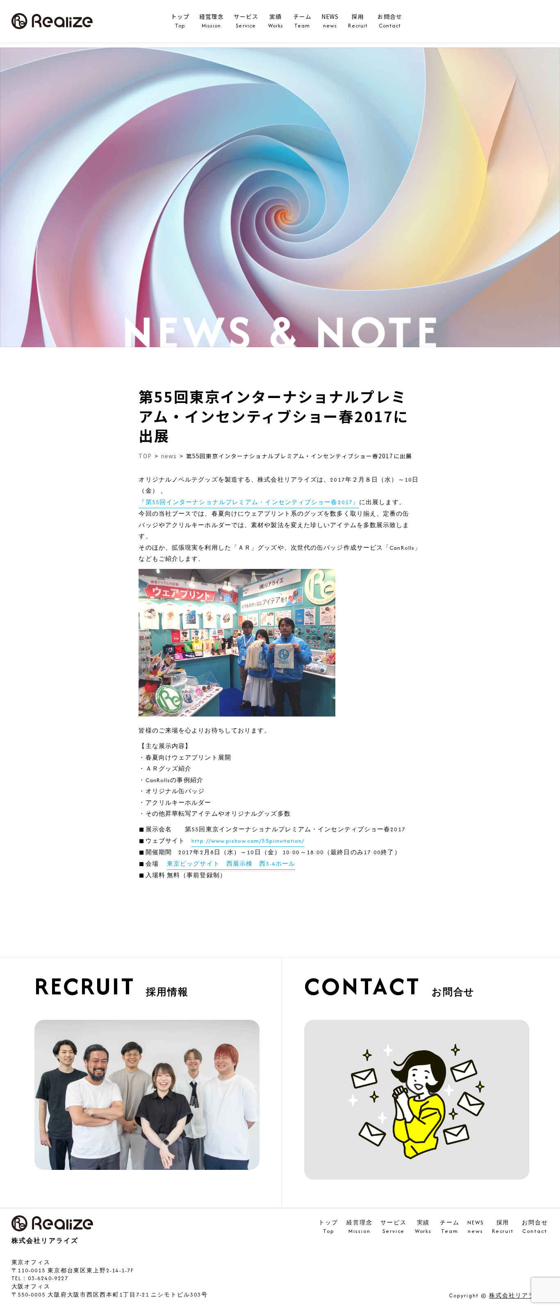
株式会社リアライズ (518, 1296)
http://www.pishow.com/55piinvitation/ (247, 841)
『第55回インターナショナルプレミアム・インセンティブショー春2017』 (249, 502)
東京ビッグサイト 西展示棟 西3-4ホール (231, 864)
